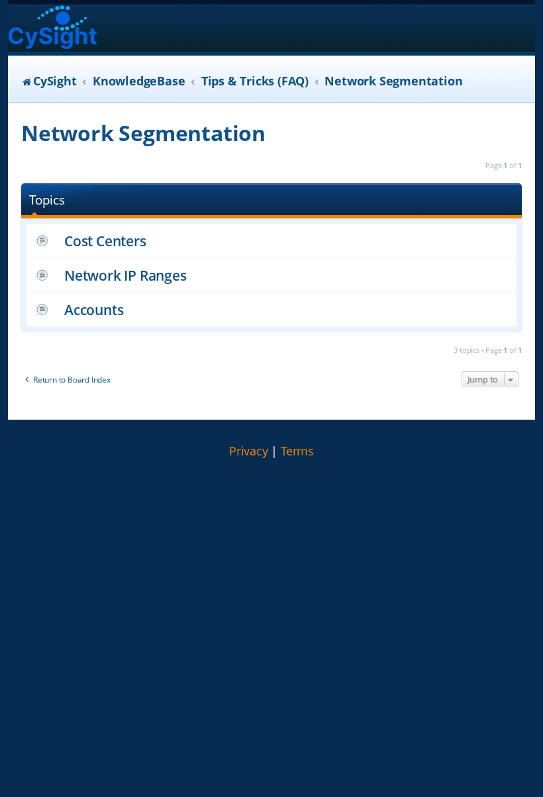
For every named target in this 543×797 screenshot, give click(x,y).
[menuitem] (248, 451)
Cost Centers (105, 240)
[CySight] (52, 28)
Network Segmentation (143, 132)
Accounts (93, 309)
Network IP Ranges (125, 275)
